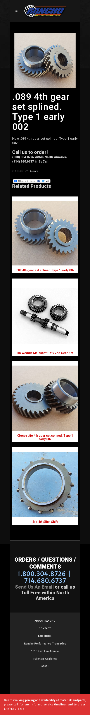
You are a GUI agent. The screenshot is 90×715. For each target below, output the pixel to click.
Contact (45, 628)
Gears (34, 171)
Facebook (45, 636)
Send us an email (34, 587)
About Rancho (45, 621)
